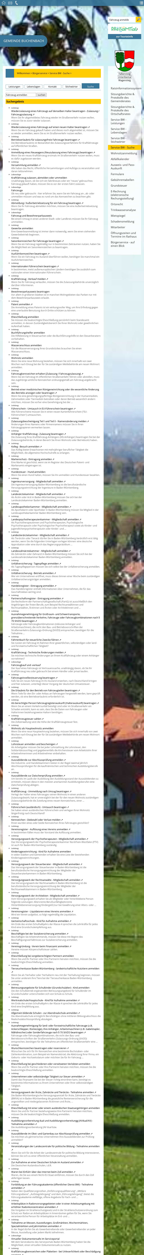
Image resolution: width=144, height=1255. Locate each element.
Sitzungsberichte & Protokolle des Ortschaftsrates (122, 110)
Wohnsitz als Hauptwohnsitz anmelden (32, 728)
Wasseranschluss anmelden (26, 345)
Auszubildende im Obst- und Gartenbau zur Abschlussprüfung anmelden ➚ (52, 1133)
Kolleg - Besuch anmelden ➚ (26, 446)
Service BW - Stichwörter (118, 139)
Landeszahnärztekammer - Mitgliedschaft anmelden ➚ (41, 550)
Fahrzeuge (17, 190)
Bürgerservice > (40, 73)
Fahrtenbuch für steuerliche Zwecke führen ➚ (36, 639)
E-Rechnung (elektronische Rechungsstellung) (122, 195)
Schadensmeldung (122, 221)
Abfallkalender (120, 159)
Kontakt (52, 86)
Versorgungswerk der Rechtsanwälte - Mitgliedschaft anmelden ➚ (47, 880)
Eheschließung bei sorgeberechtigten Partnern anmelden (42, 955)
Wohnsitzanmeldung (124, 153)
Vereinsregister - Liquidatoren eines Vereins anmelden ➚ (42, 911)
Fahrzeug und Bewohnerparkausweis (31, 215)
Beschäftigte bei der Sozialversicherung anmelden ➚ (39, 933)
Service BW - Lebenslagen (119, 130)
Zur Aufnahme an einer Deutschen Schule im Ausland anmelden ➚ (47, 1162)
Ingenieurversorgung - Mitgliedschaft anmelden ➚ (38, 481)
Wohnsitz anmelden (22, 358)
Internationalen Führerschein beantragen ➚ (35, 266)
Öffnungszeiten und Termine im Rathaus (124, 234)
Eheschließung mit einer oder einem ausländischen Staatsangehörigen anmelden (55, 1108)
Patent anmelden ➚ (22, 304)
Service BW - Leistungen (118, 121)
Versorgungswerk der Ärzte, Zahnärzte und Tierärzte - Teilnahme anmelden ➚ (53, 1092)
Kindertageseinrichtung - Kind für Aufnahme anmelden (41, 851)
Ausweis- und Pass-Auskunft (123, 166)
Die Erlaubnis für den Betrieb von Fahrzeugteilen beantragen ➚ (45, 690)
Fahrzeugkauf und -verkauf (26, 665)
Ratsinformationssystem (126, 88)
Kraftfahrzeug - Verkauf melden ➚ (29, 279)
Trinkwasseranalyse (123, 210)
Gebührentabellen (122, 180)
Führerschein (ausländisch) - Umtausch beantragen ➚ (40, 807)
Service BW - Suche (123, 147)
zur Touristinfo (124, 36)
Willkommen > (24, 73)
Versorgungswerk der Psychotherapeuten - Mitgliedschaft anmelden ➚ (49, 838)
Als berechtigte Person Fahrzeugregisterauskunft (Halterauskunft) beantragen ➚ (55, 703)
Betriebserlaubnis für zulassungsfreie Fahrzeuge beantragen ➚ (45, 139)
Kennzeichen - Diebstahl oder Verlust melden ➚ (37, 819)
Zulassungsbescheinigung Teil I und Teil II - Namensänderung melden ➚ (50, 421)
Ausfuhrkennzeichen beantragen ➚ (30, 253)
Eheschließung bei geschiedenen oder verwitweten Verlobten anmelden (50, 1063)
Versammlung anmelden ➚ (26, 165)
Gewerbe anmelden (22, 228)
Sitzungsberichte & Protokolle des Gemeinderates (122, 97)
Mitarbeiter (118, 227)
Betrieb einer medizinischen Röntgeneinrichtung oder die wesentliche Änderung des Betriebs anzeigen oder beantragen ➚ (55, 391)
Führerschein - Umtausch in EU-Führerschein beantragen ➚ (43, 408)
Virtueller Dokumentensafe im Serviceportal (35, 1238)
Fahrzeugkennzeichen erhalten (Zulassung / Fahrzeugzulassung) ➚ (47, 373)
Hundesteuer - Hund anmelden (28, 471)
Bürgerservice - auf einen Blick (123, 243)
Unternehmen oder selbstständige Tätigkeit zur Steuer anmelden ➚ (48, 1076)
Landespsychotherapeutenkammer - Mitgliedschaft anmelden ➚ (46, 519)
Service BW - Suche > (60, 73)
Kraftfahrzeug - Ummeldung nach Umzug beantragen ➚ (41, 791)
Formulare (117, 174)
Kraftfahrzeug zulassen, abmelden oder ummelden (39, 177)
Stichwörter (71, 86)
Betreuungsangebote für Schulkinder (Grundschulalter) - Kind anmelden (50, 987)
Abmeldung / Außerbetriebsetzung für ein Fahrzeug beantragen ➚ (47, 203)
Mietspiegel (118, 215)
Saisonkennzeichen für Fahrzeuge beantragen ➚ (37, 241)
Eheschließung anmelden (25, 316)
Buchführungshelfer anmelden (28, 332)
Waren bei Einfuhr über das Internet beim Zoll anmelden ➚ (43, 1171)
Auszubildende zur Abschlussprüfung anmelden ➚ (38, 759)
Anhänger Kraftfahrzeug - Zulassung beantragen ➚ (38, 433)
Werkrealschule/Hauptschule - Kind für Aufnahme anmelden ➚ (45, 1000)
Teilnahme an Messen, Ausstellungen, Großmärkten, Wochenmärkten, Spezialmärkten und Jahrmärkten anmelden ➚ (49, 1224)
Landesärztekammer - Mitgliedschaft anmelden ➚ (38, 494)
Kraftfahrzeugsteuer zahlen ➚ (27, 718)
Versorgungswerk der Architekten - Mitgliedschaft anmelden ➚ (45, 895)
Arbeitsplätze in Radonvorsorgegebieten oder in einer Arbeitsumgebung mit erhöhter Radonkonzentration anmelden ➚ (52, 1205)
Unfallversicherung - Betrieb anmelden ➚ (33, 573)
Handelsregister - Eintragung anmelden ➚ (34, 585)
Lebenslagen (33, 86)
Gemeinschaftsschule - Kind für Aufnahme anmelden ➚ (41, 921)
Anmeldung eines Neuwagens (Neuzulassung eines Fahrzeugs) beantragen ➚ (53, 152)
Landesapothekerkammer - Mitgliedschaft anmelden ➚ (41, 506)
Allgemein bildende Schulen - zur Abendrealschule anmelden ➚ (45, 1013)
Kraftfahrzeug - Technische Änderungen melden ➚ (38, 652)
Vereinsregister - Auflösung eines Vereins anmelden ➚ (40, 829)
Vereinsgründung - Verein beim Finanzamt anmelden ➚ (41, 946)
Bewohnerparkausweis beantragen (30, 291)
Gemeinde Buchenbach (24, 40)
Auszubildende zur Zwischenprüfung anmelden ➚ (38, 775)
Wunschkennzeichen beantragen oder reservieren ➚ (40, 1048)
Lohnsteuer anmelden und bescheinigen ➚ (34, 744)
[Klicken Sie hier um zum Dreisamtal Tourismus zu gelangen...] (124, 32)
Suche (90, 86)
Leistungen (14, 86)
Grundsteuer (119, 185)
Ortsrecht (117, 204)
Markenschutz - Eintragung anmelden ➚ (32, 459)
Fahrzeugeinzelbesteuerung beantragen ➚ (34, 677)
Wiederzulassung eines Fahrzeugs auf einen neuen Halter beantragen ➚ (50, 127)
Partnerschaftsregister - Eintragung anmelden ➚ (37, 598)
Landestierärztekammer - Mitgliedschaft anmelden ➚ (40, 535)
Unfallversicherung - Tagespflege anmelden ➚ (36, 563)
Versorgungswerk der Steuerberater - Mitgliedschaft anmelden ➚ (46, 864)
